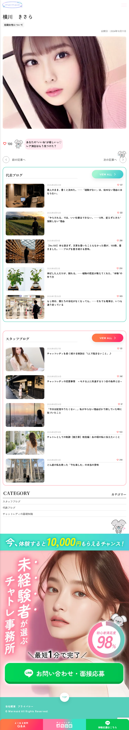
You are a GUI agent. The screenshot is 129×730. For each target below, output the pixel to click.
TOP (64, 697)
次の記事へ (110, 160)
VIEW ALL (106, 174)
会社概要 (10, 706)
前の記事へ (19, 160)
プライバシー (26, 706)
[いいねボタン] (5, 144)
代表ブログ (9, 507)
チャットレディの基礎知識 (18, 514)
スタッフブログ (11, 501)
